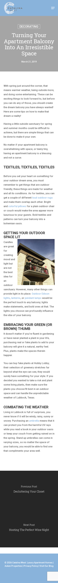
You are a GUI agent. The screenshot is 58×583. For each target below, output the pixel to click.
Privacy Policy (31, 566)
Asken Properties (13, 566)
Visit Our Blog (47, 566)
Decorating (28, 26)
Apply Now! (42, 8)
